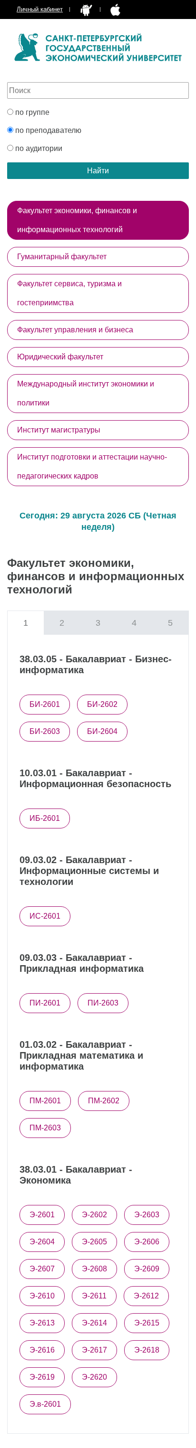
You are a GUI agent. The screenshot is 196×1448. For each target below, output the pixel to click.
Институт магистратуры (58, 430)
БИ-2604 (102, 731)
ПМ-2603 (45, 1128)
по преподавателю (47, 130)
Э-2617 (94, 1350)
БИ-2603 (44, 731)
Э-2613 (42, 1323)
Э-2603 (146, 1215)
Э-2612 (146, 1296)
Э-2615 (146, 1323)
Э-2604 (42, 1242)
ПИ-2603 (103, 1003)
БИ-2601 (44, 704)
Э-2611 (94, 1296)
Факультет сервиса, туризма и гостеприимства (69, 293)
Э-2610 (42, 1296)
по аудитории (37, 148)
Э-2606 (146, 1242)
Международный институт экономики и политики (85, 393)
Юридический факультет (60, 357)
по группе (31, 112)
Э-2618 (146, 1350)
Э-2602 (94, 1215)
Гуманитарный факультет (62, 257)
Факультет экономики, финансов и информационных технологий (77, 220)
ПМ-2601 (45, 1101)
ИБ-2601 (44, 818)
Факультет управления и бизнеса (75, 330)
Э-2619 (42, 1377)
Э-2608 (94, 1269)
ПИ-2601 (44, 1003)
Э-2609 (146, 1269)
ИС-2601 (44, 916)
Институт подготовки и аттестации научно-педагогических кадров (92, 466)
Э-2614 (94, 1323)
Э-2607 (42, 1269)
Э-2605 (94, 1242)
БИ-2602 (102, 704)
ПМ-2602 (103, 1101)
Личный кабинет (40, 9)
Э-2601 (42, 1215)
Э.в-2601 (45, 1404)
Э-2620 (94, 1377)
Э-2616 (42, 1350)
